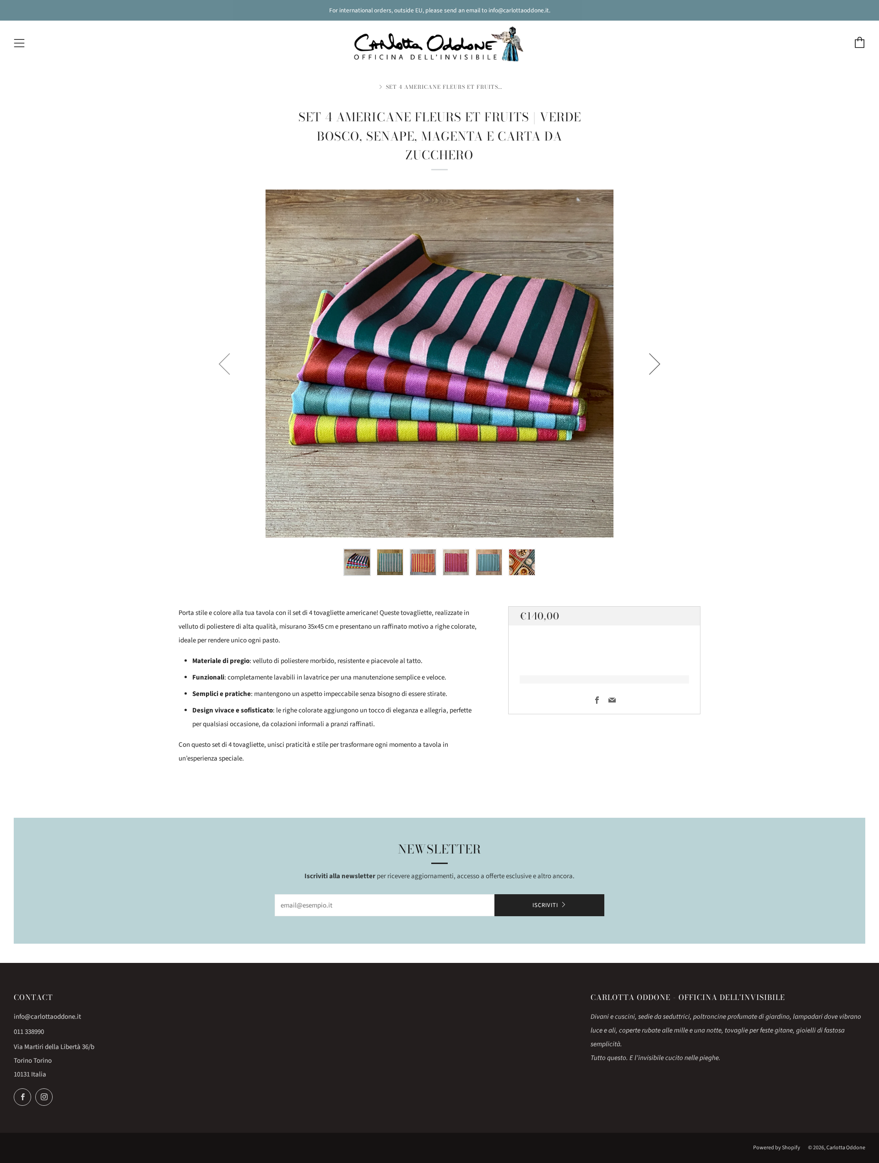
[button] (357, 562)
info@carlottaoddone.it (47, 1017)
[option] (439, 364)
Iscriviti (545, 905)
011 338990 (29, 1032)
